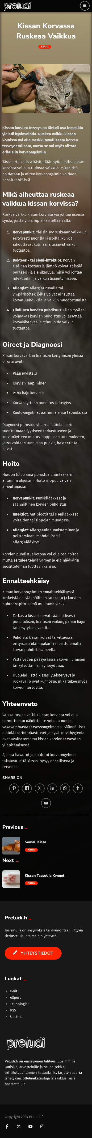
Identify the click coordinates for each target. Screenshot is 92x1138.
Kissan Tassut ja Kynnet (44, 875)
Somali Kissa (35, 842)
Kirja (45, 46)
